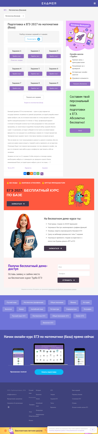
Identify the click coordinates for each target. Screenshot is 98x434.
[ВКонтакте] (25, 173)
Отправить (67, 280)
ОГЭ (51, 390)
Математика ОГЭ (39, 316)
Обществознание (57, 302)
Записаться (17, 204)
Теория (52, 394)
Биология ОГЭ (48, 323)
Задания (45, 168)
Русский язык (11, 302)
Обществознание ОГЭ (60, 316)
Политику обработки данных (57, 430)
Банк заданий (76, 390)
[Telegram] (34, 173)
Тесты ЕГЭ (11, 168)
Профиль (32, 404)
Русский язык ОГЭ (18, 316)
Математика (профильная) (33, 302)
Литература (54, 309)
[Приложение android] (8, 407)
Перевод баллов (77, 394)
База (30, 412)
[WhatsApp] (38, 173)
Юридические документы (14, 399)
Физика (73, 302)
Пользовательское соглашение (75, 430)
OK (93, 429)
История (86, 302)
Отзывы (74, 403)
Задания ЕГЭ (54, 399)
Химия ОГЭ (80, 316)
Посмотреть (32, 39)
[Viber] (41, 173)
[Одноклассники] (31, 173)
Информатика (71, 309)
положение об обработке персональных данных (62, 289)
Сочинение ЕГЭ (76, 399)
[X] (28, 173)
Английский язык (37, 309)
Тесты (52, 403)
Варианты (28, 168)
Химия (21, 309)
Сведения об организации (15, 403)
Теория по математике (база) (33, 103)
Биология (8, 309)
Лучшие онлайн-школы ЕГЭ (80, 407)
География (87, 309)
